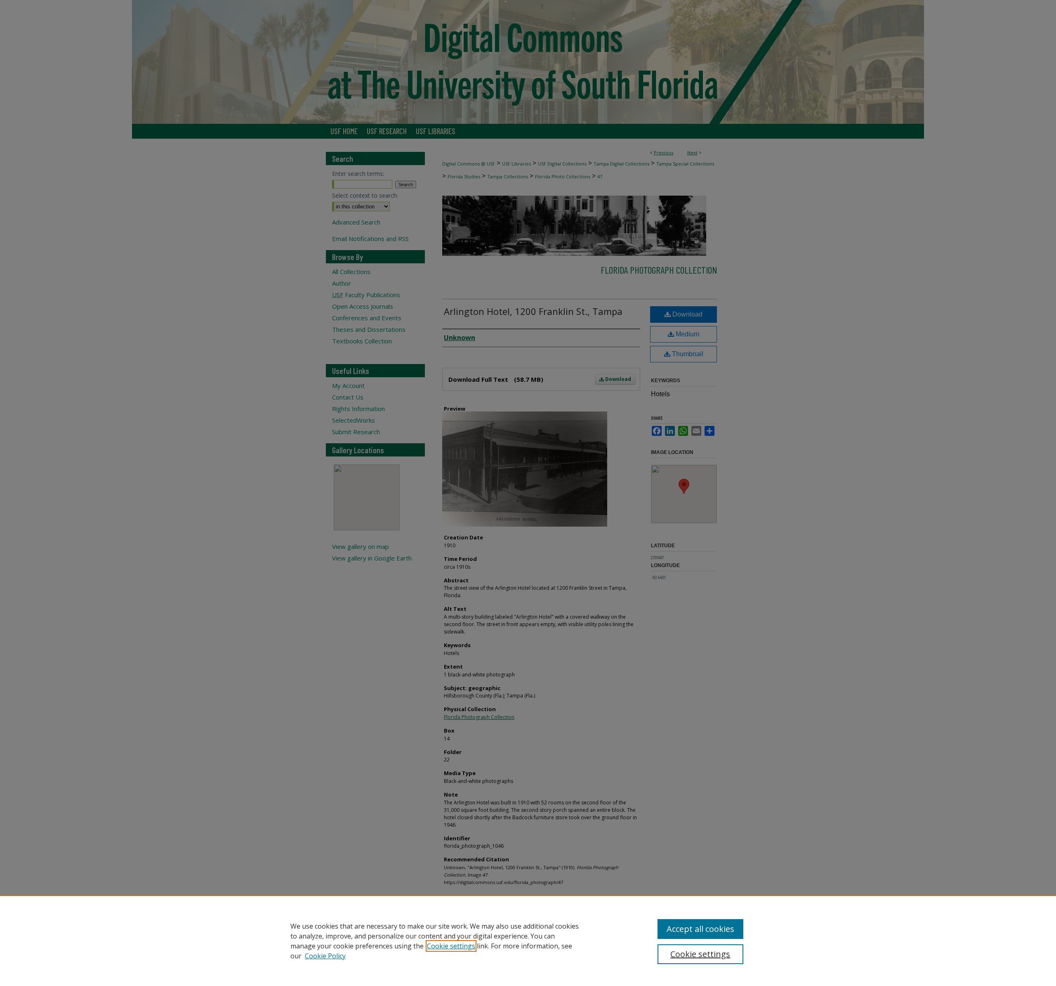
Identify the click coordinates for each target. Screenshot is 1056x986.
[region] (528, 940)
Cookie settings (451, 946)
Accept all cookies (700, 928)
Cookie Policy (325, 955)
